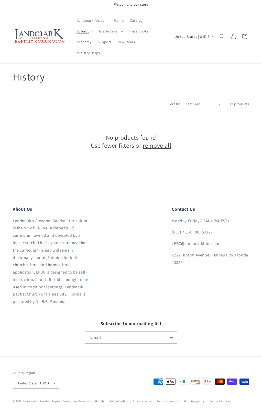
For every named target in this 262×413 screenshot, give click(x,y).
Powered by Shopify (91, 401)
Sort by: (174, 104)
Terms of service (167, 401)
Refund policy (119, 401)
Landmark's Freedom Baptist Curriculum (50, 401)
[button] (85, 31)
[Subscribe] (171, 338)
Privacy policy (142, 401)
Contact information (223, 401)
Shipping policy (194, 401)
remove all (157, 145)
